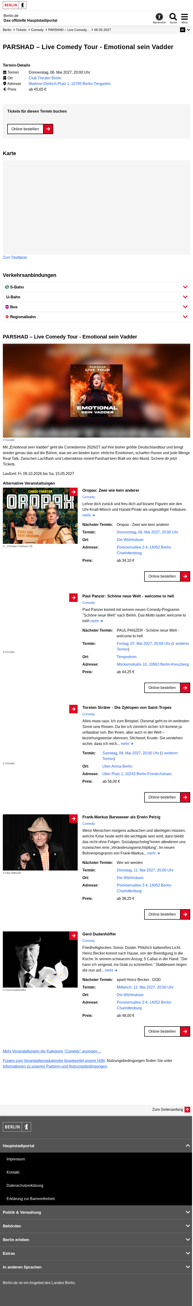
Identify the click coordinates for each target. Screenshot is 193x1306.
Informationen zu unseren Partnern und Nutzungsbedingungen (55, 1066)
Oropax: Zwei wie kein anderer (110, 490)
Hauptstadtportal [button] (18, 1146)
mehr (86, 515)
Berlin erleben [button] (16, 1240)
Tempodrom (127, 657)
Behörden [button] (12, 1226)
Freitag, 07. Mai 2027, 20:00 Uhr (144, 644)
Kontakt (13, 1172)
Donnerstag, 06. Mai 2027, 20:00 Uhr (147, 532)
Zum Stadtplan (15, 257)
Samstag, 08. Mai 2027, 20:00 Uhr (131, 753)
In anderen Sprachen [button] (22, 1267)
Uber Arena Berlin (117, 766)
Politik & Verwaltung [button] (22, 1212)
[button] (185, 29)
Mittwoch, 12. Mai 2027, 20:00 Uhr (145, 987)
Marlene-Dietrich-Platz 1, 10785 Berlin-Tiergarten (70, 84)
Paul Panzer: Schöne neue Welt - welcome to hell (128, 596)
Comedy (88, 497)
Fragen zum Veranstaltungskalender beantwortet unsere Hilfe (54, 1061)
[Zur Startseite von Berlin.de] (17, 1130)
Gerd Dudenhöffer (99, 934)
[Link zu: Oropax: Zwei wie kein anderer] (40, 516)
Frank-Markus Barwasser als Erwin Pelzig (121, 817)
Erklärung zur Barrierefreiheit (31, 1199)
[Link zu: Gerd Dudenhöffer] (40, 959)
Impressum (16, 1159)
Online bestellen (25, 129)
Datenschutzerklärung (25, 1185)
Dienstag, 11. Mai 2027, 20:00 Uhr (145, 870)
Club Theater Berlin (45, 78)
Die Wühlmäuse (130, 540)
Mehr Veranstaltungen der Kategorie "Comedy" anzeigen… (52, 1051)
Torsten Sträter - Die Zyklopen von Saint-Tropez (127, 707)
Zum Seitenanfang (167, 1109)
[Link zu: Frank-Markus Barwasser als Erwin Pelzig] (40, 842)
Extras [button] (9, 1253)
